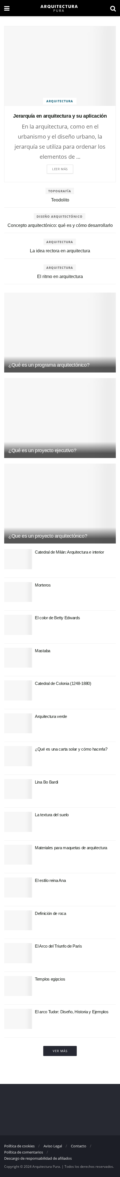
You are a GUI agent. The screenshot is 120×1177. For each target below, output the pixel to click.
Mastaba (42, 650)
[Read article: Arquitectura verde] (18, 723)
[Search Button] (113, 8)
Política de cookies (19, 1145)
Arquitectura (59, 101)
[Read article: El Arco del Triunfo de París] (18, 953)
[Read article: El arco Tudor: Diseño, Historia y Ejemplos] (18, 1019)
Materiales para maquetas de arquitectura (71, 847)
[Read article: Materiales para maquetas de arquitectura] (18, 855)
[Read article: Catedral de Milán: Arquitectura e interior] (18, 559)
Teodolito (60, 200)
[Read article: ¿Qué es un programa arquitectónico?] (60, 332)
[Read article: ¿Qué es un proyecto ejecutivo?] (60, 418)
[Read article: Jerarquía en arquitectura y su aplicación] (60, 66)
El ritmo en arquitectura (60, 276)
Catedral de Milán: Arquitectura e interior (69, 552)
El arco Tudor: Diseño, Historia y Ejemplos (71, 1011)
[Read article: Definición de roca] (18, 920)
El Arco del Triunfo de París (58, 946)
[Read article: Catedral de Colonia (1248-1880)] (18, 690)
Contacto (78, 1145)
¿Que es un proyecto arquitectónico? (47, 536)
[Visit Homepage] (60, 8)
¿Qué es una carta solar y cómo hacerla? (71, 749)
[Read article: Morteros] (18, 592)
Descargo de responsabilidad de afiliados (38, 1158)
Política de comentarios (23, 1152)
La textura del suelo (52, 814)
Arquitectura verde (51, 716)
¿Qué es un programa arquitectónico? (48, 365)
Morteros (43, 585)
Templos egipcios (50, 979)
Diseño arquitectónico (60, 216)
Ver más (60, 1051)
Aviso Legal (53, 1145)
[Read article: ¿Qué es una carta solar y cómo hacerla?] (18, 756)
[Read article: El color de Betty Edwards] (18, 625)
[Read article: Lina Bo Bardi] (18, 789)
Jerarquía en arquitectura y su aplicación (60, 116)
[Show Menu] (6, 8)
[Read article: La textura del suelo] (18, 822)
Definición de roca (50, 913)
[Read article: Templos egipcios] (18, 986)
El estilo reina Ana (50, 880)
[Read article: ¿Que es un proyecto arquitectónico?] (60, 504)
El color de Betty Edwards (57, 617)
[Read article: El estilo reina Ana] (18, 887)
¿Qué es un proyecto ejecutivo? (42, 450)
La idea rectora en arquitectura (60, 250)
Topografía (59, 191)
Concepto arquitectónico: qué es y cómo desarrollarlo (60, 225)
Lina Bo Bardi (46, 782)
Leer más (60, 169)
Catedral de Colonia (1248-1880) (63, 683)
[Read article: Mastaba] (18, 658)
